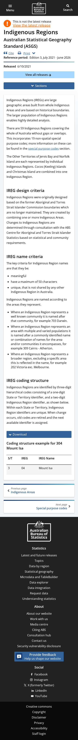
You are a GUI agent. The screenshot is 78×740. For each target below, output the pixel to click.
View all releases (37, 75)
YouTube (41, 696)
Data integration (39, 588)
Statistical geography (39, 572)
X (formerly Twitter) (41, 685)
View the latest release (31, 25)
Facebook (41, 674)
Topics (39, 561)
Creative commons (39, 707)
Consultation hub (39, 635)
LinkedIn (41, 691)
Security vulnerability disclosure (39, 646)
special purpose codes (43, 149)
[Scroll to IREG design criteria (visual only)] (48, 191)
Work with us (39, 619)
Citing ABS (39, 630)
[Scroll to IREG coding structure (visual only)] (52, 381)
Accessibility (39, 728)
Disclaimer (39, 717)
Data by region (39, 566)
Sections (41, 86)
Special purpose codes (51, 506)
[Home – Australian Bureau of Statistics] (39, 531)
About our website (39, 614)
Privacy (39, 723)
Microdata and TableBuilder (39, 577)
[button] (10, 8)
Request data (39, 593)
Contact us (39, 641)
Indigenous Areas (23, 490)
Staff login (39, 734)
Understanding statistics (39, 599)
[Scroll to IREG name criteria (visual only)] (46, 257)
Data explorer (39, 582)
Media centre (39, 624)
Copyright (39, 712)
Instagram (41, 680)
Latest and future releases (39, 555)
